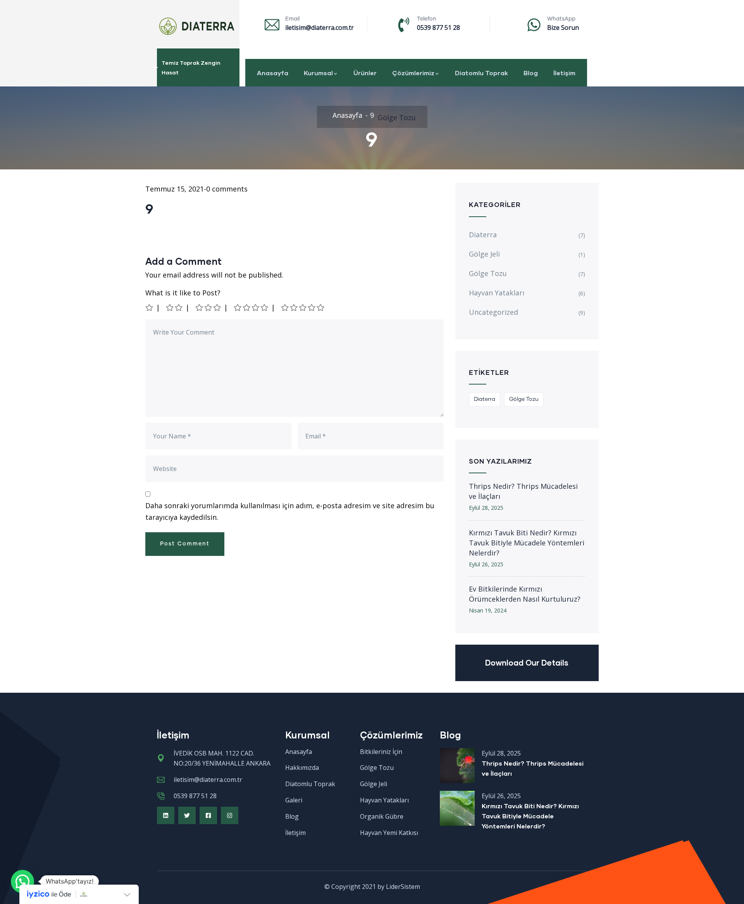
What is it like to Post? (182, 292)
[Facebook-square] (208, 815)
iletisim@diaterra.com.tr (319, 27)
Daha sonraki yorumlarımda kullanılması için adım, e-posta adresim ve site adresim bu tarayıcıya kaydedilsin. (289, 511)
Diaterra (483, 234)
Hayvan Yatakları (496, 292)
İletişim (564, 72)
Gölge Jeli (484, 254)
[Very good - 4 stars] (251, 307)
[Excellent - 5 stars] (303, 307)
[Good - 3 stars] (208, 307)
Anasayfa (272, 72)
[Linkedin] (165, 815)
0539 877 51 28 (438, 27)
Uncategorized (493, 312)
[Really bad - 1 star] (149, 307)
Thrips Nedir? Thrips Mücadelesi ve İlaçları (523, 491)
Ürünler (365, 72)
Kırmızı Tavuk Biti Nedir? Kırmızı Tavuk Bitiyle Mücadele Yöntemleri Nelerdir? (526, 542)
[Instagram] (229, 815)
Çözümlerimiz (413, 72)
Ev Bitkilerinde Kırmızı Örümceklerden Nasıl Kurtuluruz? (524, 594)
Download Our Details (526, 662)
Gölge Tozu (397, 117)
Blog (531, 72)
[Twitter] (187, 815)
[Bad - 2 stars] (175, 307)
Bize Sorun (563, 27)
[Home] (195, 26)
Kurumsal (318, 72)
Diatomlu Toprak (481, 72)
